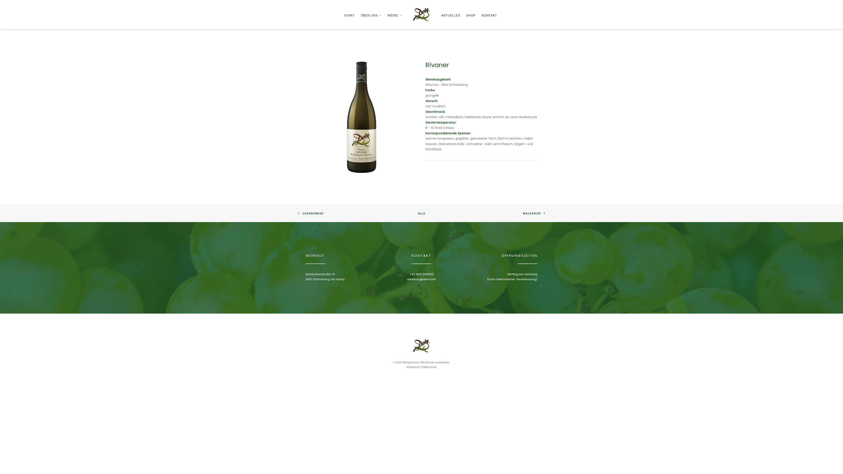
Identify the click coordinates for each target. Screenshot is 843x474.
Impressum (413, 367)
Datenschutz (429, 367)
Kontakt (489, 15)
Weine (392, 15)
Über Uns (369, 15)
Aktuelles (450, 15)
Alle (421, 213)
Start (349, 15)
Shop (471, 15)
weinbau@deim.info (421, 279)
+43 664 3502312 (421, 274)
